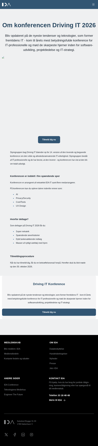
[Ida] (6, 4)
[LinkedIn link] (23, 434)
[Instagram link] (31, 434)
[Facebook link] (15, 434)
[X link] (6, 434)
